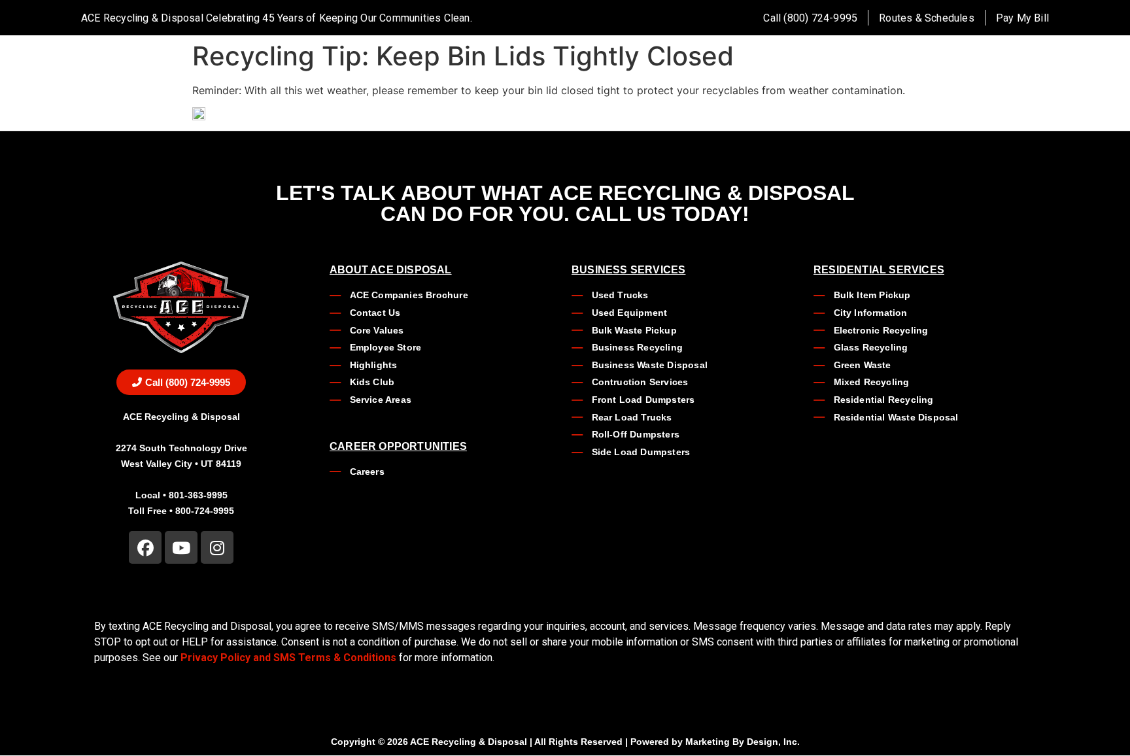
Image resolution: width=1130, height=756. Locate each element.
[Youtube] (181, 547)
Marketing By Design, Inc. (742, 741)
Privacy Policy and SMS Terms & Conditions (288, 657)
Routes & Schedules (926, 18)
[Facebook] (145, 547)
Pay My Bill (1022, 18)
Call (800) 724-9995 (810, 18)
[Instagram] (217, 547)
